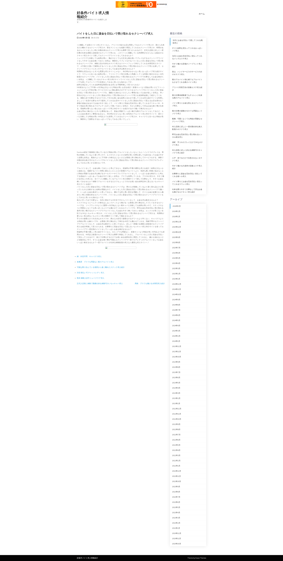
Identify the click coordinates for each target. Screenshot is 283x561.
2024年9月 (176, 299)
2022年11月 (176, 414)
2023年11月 (176, 351)
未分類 (96, 38)
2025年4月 (176, 263)
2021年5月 (176, 507)
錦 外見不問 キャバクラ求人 (89, 256)
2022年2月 (176, 460)
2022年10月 (176, 419)
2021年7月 (176, 497)
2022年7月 (176, 434)
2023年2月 (176, 398)
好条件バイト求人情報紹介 (93, 14)
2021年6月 (176, 502)
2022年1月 (176, 466)
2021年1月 (176, 528)
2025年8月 (176, 242)
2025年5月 (176, 258)
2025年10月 (176, 232)
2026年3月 (177, 206)
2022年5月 (176, 445)
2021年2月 (176, 523)
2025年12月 (176, 222)
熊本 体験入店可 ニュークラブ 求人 (90, 278)
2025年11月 (176, 227)
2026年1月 (176, 216)
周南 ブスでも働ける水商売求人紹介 (150, 283)
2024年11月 (176, 289)
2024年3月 (176, 331)
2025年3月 (176, 268)
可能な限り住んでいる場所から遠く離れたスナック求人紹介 (101, 267)
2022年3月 (176, 455)
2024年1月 (176, 341)
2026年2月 (176, 211)
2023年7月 (176, 372)
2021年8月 (176, 492)
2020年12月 (176, 533)
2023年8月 (176, 367)
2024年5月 (176, 320)
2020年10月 (176, 544)
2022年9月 (176, 424)
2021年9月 (176, 486)
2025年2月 (176, 273)
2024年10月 (176, 294)
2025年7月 (176, 248)
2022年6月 (176, 440)
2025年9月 (176, 237)
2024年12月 (176, 284)
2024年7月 (176, 310)
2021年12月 (176, 471)
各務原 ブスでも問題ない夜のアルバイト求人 (95, 262)
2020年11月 (176, 538)
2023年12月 (176, 346)
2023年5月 (176, 383)
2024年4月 (176, 325)
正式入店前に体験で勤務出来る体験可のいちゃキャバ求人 (100, 283)
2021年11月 (176, 476)
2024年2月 (176, 336)
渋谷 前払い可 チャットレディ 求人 (90, 272)
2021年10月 (176, 481)
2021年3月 (176, 518)
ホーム (202, 13)
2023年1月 (176, 403)
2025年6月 (176, 253)
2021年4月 (176, 512)
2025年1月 (176, 279)
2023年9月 (176, 362)
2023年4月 (176, 388)
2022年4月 (176, 450)
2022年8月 (176, 429)
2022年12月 (176, 409)
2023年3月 (176, 393)
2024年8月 (176, 305)
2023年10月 (176, 357)
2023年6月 (176, 377)
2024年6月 (176, 315)
